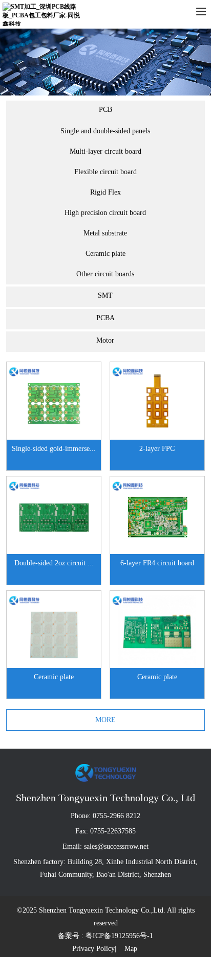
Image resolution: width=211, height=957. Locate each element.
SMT (105, 295)
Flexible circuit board (105, 172)
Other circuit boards (105, 274)
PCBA (105, 318)
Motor (105, 340)
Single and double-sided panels (105, 131)
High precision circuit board (105, 213)
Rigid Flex (105, 192)
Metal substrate (105, 233)
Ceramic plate (105, 253)
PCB (105, 109)
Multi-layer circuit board (105, 151)
